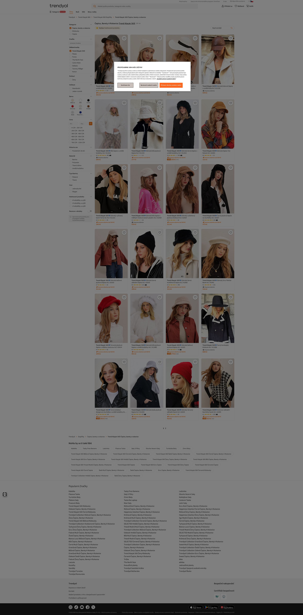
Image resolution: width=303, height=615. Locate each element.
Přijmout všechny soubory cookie (171, 85)
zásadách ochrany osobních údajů (166, 79)
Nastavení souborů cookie (149, 85)
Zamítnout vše (125, 85)
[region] (152, 77)
